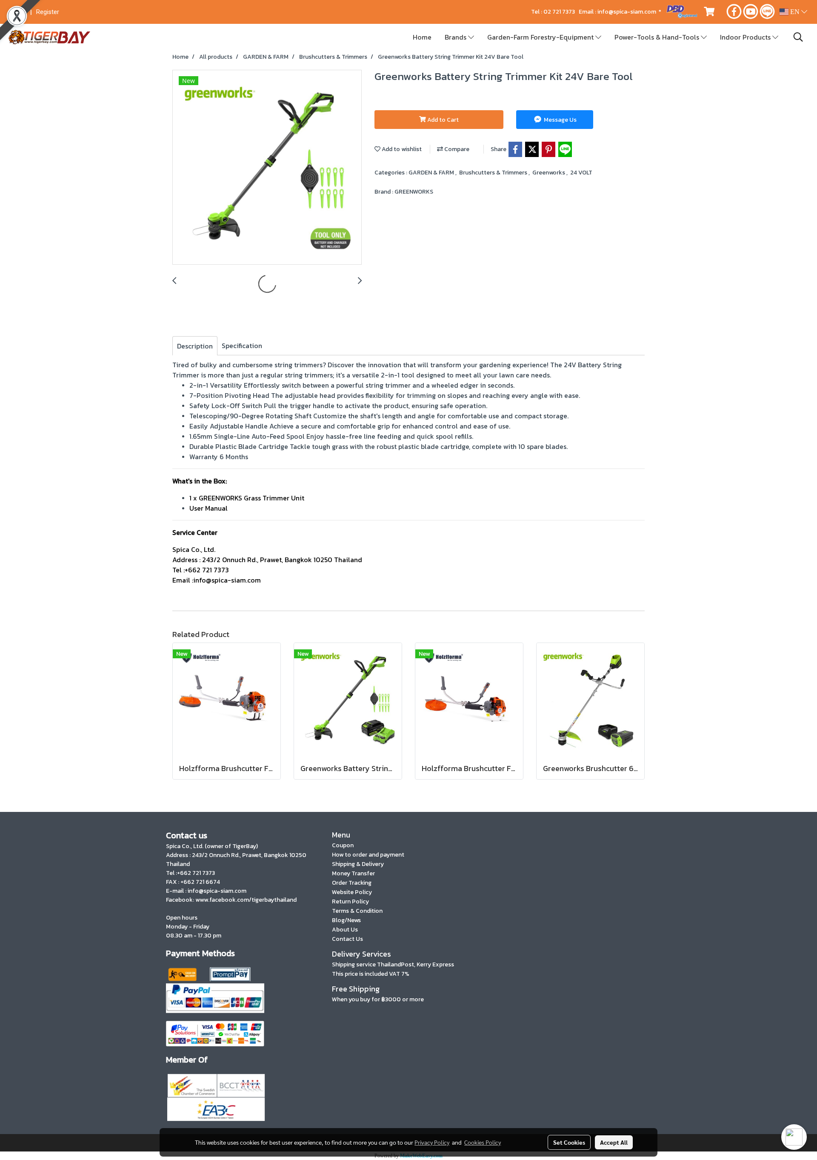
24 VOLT (581, 172)
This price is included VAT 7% (370, 973)
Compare (456, 149)
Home (422, 37)
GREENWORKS (413, 191)
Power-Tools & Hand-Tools (657, 37)
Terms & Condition (357, 910)
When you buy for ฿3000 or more (378, 999)
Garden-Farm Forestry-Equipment (541, 37)
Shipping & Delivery (358, 864)
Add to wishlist (401, 149)
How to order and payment (368, 854)
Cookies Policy (482, 1142)
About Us (345, 929)
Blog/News (346, 920)
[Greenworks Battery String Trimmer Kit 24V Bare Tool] (267, 167)
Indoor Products (746, 37)
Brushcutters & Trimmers (493, 172)
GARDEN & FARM (431, 172)
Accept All (614, 1142)
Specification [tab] (242, 345)
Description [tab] (195, 346)
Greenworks (549, 172)
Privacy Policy (431, 1142)
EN (794, 11)
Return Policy (350, 901)
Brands (456, 37)
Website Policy (352, 892)
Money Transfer (353, 873)
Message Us (560, 119)
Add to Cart (442, 119)
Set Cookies (569, 1142)
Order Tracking (351, 882)
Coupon (343, 845)
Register (47, 12)
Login (18, 12)
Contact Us (347, 938)
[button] (798, 37)
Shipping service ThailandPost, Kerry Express (393, 964)
